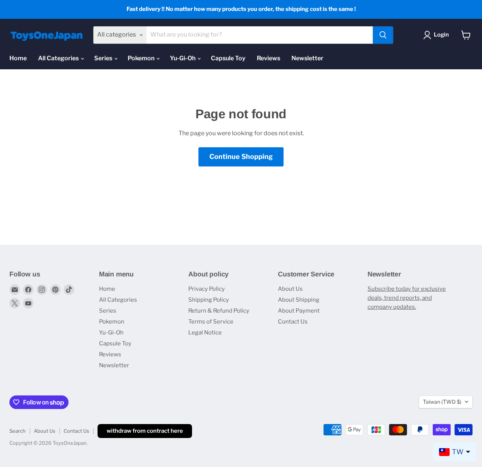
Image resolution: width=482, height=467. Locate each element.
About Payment (299, 310)
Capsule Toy (228, 58)
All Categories (59, 58)
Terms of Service (210, 321)
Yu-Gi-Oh (183, 58)
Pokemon (142, 58)
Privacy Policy (206, 288)
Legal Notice (205, 332)
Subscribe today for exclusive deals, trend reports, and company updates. (407, 297)
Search (17, 431)
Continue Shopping (241, 156)
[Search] (383, 35)
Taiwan (442, 401)
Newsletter (307, 58)
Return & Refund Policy (218, 310)
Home (18, 58)
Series (103, 58)
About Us (290, 288)
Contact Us (293, 321)
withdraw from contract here (145, 430)
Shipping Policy (208, 299)
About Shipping (298, 299)
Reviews (268, 58)
